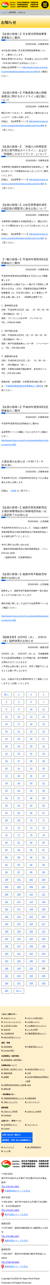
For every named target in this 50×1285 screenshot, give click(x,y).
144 (6, 961)
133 (19, 939)
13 (19, 717)
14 (31, 717)
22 (31, 731)
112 (6, 902)
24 (6, 739)
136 (6, 946)
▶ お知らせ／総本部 (33, 1112)
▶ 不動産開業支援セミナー (35, 1033)
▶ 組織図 (5, 1077)
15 (43, 717)
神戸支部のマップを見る (16, 1214)
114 (31, 902)
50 (31, 783)
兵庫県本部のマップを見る (17, 1191)
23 (43, 731)
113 (19, 902)
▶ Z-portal (5, 1129)
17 (19, 724)
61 (19, 805)
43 (43, 768)
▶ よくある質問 (31, 1030)
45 (19, 776)
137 (19, 946)
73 (19, 828)
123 (43, 917)
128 (6, 931)
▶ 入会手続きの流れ (9, 1026)
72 (6, 828)
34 (31, 754)
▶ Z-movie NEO (7, 1051)
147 (43, 961)
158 (31, 983)
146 (31, 961)
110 (31, 894)
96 (6, 872)
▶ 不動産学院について (34, 1047)
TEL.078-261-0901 (10, 1187)
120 (6, 917)
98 (31, 872)
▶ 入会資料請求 (7, 1033)
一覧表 (13, 491)
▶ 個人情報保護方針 (33, 1147)
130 (31, 931)
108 (6, 894)
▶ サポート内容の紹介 (34, 1018)
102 (31, 879)
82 (31, 842)
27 (43, 739)
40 (6, 768)
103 (43, 879)
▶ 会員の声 (6, 1030)
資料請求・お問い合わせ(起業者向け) (16, 1140)
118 (31, 909)
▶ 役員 (28, 1085)
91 (43, 857)
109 (19, 894)
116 (6, 909)
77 (19, 835)
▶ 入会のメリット (8, 1018)
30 (31, 746)
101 (19, 879)
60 (6, 805)
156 (6, 983)
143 (43, 954)
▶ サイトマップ (7, 1147)
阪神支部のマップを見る (16, 1266)
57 (19, 798)
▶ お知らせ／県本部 (9, 1112)
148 (6, 968)
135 (43, 939)
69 (19, 820)
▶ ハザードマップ (32, 1102)
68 (6, 820)
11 (43, 709)
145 (19, 961)
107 (43, 887)
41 (19, 768)
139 (43, 946)
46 (31, 776)
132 (6, 939)
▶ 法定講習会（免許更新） (12, 1060)
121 (19, 917)
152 (6, 976)
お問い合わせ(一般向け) (11, 1135)
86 (31, 850)
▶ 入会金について (32, 1022)
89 (19, 857)
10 (31, 709)
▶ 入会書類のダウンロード (35, 1026)
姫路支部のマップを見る (16, 1240)
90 (31, 857)
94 (31, 865)
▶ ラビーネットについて (11, 1022)
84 (6, 850)
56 (6, 798)
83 (43, 842)
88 (6, 857)
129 (19, 931)
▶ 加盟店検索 (6, 1073)
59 (43, 798)
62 (31, 805)
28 (6, 746)
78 (31, 835)
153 (19, 976)
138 (31, 946)
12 (6, 717)
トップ (4, 12)
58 (31, 798)
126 (31, 924)
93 (19, 865)
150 (31, 968)
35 (43, 754)
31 (43, 746)
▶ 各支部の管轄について (35, 1069)
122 (31, 917)
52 (6, 791)
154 (31, 976)
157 (19, 983)
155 (43, 976)
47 (43, 776)
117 (19, 909)
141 (19, 954)
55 (43, 791)
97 (19, 872)
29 (19, 746)
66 (31, 813)
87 (43, 850)
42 (31, 768)
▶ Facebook (6, 1115)
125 (19, 924)
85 (19, 850)
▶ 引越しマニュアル (9, 1102)
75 (43, 828)
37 (19, 761)
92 (6, 865)
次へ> (19, 991)
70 (31, 820)
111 (43, 894)
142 (31, 954)
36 (6, 761)
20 (6, 731)
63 (43, 805)
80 (6, 842)
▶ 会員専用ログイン (9, 1125)
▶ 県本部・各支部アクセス (12, 1069)
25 (19, 739)
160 (6, 991)
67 (43, 813)
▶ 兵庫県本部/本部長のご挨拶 (13, 1085)
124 (6, 924)
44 (6, 776)
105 (19, 887)
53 (19, 791)
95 (43, 865)
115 (43, 902)
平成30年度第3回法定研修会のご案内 (23, 386)
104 (6, 887)
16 (6, 724)
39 (43, 761)
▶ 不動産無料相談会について (12, 1098)
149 (19, 968)
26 (31, 739)
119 (43, 909)
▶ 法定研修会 (6, 1047)
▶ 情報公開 (6, 1089)
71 (43, 820)
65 (19, 813)
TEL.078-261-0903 (10, 1210)
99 (43, 872)
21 (19, 731)
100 (6, 879)
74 (31, 828)
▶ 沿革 (28, 1073)
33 (19, 754)
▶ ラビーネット (31, 1125)
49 (19, 783)
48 (6, 783)
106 (31, 887)
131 (43, 931)
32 (6, 754)
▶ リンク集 (6, 1151)
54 (31, 791)
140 (6, 954)
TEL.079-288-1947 (10, 1236)
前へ (6, 694)
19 (43, 724)
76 (6, 835)
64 (6, 813)
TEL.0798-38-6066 (10, 1262)
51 (43, 783)
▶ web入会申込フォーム (11, 1037)
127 (43, 924)
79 (43, 835)
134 (31, 939)
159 (43, 983)
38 (31, 761)
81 (19, 842)
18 (31, 724)
